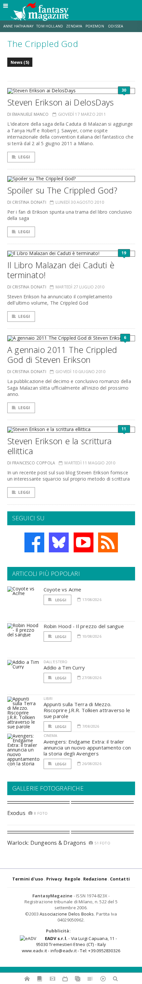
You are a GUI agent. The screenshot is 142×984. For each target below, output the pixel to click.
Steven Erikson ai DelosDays (60, 102)
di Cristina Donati (26, 202)
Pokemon (95, 26)
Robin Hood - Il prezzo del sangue (84, 626)
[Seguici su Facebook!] (34, 542)
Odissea (115, 26)
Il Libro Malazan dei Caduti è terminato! (61, 269)
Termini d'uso (28, 879)
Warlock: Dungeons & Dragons (46, 842)
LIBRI (48, 698)
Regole (72, 879)
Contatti (120, 879)
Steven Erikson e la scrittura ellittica (59, 445)
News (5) (20, 62)
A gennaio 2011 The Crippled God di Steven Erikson (62, 354)
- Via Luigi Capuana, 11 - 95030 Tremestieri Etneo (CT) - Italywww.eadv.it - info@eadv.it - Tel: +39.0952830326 (71, 944)
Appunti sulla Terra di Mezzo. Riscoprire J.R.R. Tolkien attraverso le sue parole (87, 710)
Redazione (95, 879)
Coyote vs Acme (63, 589)
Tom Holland (49, 26)
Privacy (54, 879)
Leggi (24, 157)
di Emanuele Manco (28, 114)
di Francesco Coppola (31, 463)
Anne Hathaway (18, 26)
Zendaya (74, 26)
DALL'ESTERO (56, 661)
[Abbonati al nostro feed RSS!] (108, 542)
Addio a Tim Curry (64, 667)
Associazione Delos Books (67, 914)
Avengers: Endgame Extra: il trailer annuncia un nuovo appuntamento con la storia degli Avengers (87, 747)
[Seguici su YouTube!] (83, 542)
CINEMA (50, 735)
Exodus (16, 813)
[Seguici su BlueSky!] (59, 542)
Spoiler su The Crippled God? (62, 190)
